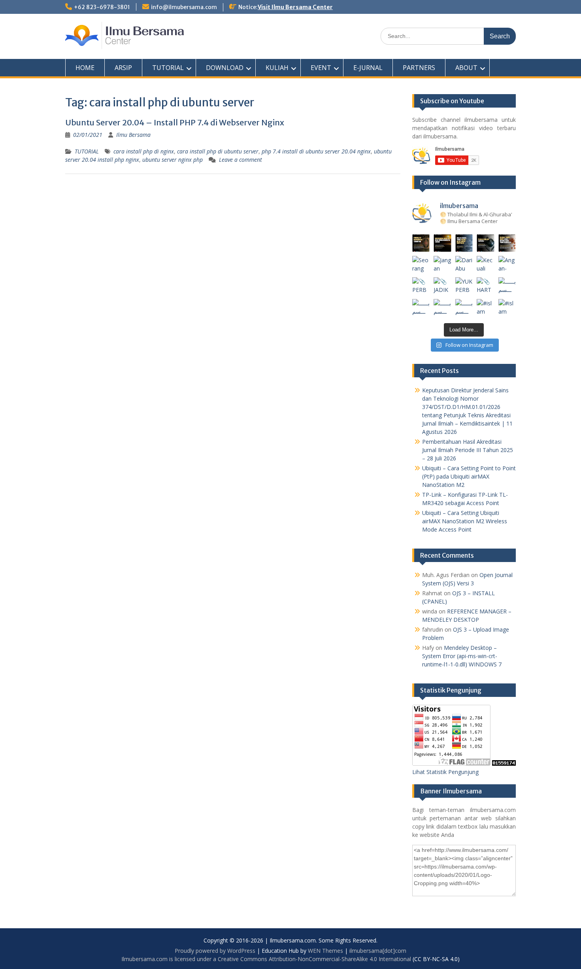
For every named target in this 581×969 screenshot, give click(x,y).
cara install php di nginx (143, 151)
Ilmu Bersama (133, 134)
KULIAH (277, 67)
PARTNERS (419, 67)
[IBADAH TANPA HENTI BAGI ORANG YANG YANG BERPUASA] (507, 243)
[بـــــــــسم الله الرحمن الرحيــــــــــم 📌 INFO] (507, 286)
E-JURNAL (368, 67)
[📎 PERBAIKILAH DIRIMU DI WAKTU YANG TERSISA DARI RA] (421, 286)
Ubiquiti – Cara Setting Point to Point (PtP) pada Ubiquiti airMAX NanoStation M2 (469, 476)
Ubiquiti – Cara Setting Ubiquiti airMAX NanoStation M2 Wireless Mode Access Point (464, 521)
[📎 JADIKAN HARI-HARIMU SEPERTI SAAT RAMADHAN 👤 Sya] (442, 286)
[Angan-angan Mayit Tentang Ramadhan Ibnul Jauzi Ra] (507, 265)
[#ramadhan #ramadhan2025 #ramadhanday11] (464, 243)
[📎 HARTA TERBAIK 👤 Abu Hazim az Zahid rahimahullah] (485, 286)
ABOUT (466, 67)
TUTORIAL (168, 67)
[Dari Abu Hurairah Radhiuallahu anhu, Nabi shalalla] (464, 265)
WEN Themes (325, 950)
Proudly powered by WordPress (215, 950)
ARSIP (123, 67)
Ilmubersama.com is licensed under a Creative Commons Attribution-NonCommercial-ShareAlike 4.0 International (266, 959)
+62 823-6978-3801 (102, 7)
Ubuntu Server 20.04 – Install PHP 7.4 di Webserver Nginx (174, 122)
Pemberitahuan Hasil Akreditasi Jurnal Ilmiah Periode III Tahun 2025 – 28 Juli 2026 (467, 450)
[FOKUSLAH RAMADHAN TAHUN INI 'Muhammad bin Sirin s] (421, 243)
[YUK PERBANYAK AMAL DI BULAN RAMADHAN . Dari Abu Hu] (464, 286)
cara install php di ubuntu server (217, 151)
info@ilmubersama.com (184, 7)
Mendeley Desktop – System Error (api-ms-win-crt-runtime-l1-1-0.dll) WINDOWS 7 (462, 656)
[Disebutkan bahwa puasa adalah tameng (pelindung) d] (485, 243)
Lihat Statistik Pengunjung (445, 772)
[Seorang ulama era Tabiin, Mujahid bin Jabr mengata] (421, 265)
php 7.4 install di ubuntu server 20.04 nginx (316, 151)
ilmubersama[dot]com (377, 950)
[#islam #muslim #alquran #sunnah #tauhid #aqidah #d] (485, 308)
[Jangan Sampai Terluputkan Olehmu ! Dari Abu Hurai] (442, 265)
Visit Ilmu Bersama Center (295, 7)
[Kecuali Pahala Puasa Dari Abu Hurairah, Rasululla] (485, 265)
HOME (84, 67)
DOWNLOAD (224, 67)
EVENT (321, 67)
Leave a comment (240, 159)
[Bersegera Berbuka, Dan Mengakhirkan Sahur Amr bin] (442, 243)
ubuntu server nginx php (172, 159)
